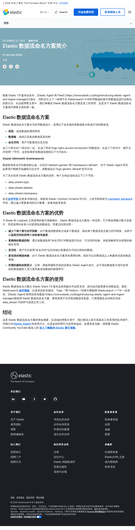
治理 (107, 424)
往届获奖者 (111, 452)
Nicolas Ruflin (14, 54)
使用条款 (20, 497)
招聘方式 (16, 461)
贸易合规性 (60, 466)
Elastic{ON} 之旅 (114, 457)
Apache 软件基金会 (96, 511)
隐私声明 (30, 497)
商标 (12, 497)
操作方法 (33, 40)
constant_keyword (120, 198)
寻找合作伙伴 (61, 419)
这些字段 (13, 198)
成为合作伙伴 (61, 434)
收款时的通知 (16, 517)
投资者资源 (111, 419)
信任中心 (59, 457)
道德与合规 (60, 471)
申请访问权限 (61, 429)
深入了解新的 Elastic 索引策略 (57, 327)
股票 (107, 434)
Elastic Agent (22, 323)
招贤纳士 (16, 452)
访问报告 (63, 3)
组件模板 (24, 290)
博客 (13, 429)
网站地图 (40, 497)
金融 (107, 429)
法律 (56, 452)
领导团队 (16, 424)
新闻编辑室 (17, 434)
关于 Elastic (17, 419)
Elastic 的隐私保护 (64, 461)
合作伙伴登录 (61, 424)
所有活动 (110, 466)
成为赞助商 (111, 461)
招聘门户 (16, 457)
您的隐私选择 (30, 517)
